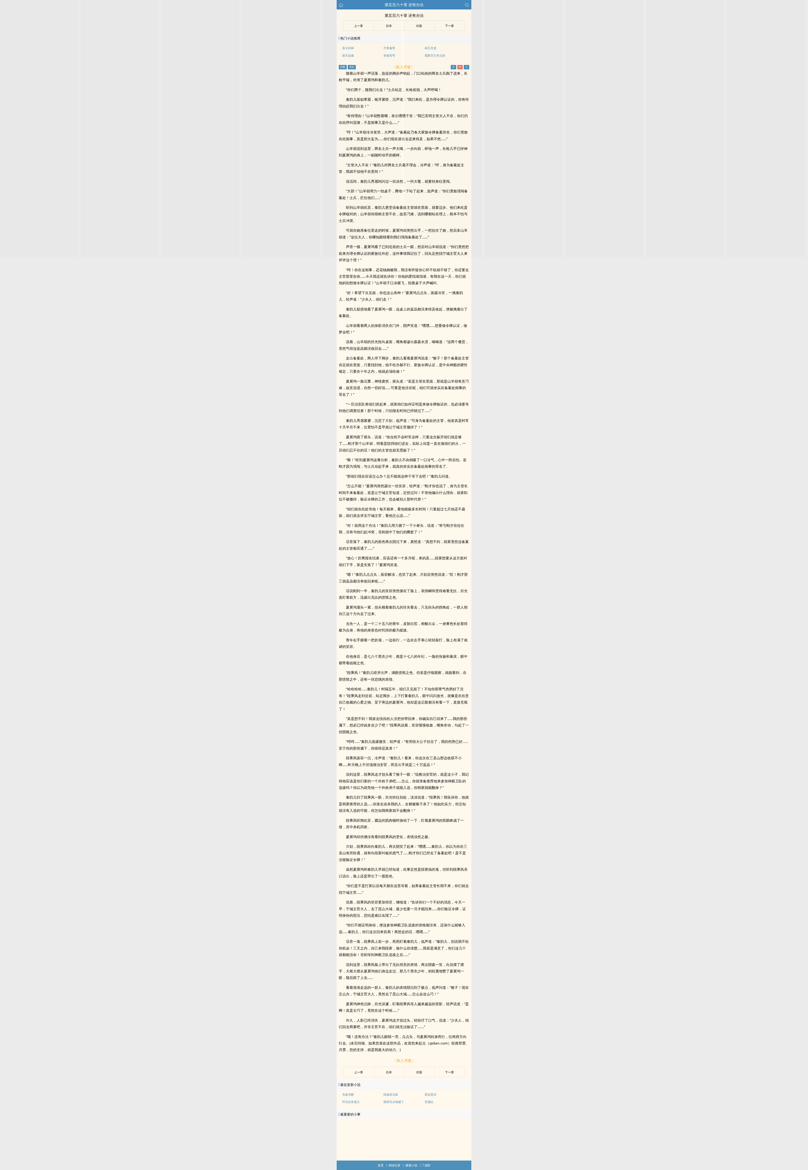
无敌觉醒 (348, 1094)
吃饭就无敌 (390, 1094)
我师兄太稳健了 (393, 1102)
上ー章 (358, 1072)
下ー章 (449, 1072)
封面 (419, 1072)
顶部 (427, 1165)
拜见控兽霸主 (351, 1102)
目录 (389, 1072)
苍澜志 (429, 1102)
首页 (381, 1165)
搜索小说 (411, 1165)
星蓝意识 (430, 1094)
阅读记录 (394, 1165)
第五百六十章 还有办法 (404, 4)
